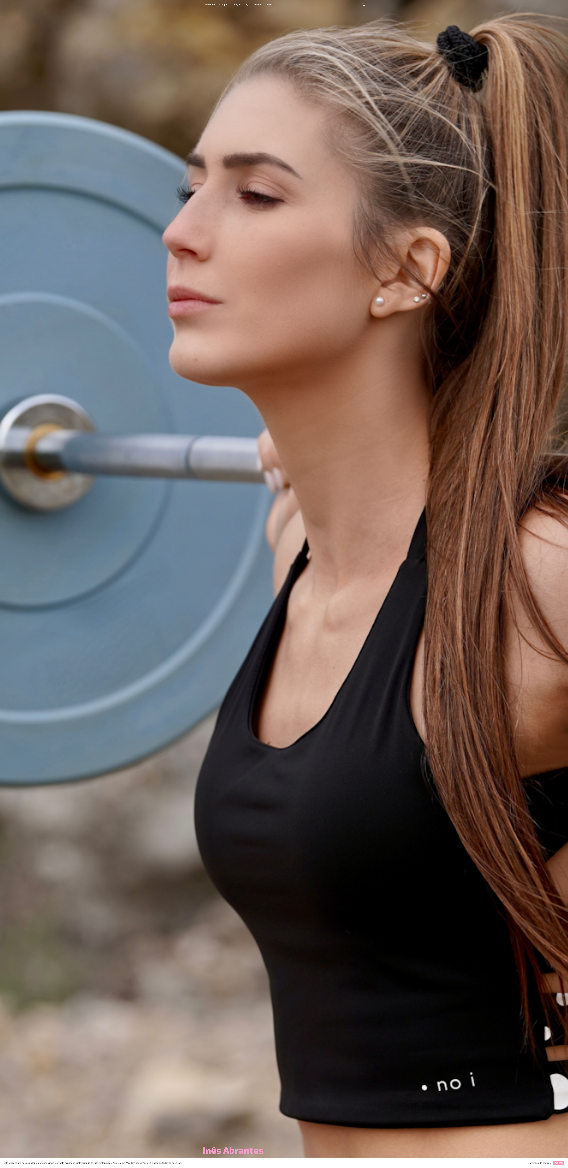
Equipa (223, 4)
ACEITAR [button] (559, 1163)
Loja (247, 4)
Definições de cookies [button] (539, 1163)
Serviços (235, 4)
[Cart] (363, 5)
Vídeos (257, 4)
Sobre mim (209, 4)
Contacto (271, 4)
